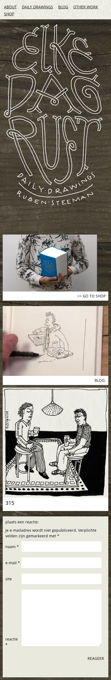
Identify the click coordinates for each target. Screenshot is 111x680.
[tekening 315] (55, 443)
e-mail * (12, 562)
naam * (12, 546)
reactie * (11, 641)
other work (85, 6)
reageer (96, 658)
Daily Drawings (37, 6)
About (10, 6)
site (8, 578)
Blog (63, 6)
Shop (9, 13)
